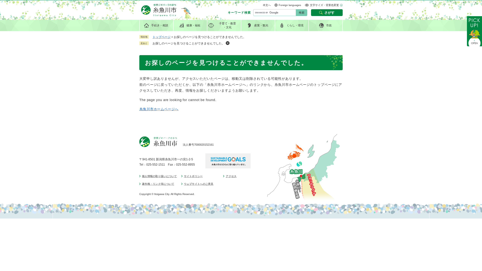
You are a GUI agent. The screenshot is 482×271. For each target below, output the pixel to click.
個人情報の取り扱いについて (159, 176)
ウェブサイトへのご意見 (199, 183)
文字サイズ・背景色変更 (324, 5)
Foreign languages (290, 5)
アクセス (231, 176)
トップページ (162, 37)
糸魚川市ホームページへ (158, 109)
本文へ (267, 5)
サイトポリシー (193, 176)
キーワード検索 (239, 12)
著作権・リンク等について (158, 183)
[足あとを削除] (228, 43)
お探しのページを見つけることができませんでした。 (189, 43)
